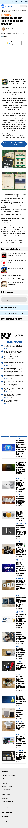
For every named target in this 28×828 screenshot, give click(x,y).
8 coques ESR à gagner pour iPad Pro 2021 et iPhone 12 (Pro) (21, 601)
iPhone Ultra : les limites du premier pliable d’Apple (13, 389)
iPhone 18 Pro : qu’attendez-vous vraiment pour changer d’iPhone (13, 351)
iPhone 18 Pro (15, 1)
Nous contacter (5, 798)
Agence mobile (5, 816)
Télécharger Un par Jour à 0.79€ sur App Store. (14, 144)
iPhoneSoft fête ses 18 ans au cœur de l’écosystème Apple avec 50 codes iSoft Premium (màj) (21, 448)
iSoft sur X (4, 821)
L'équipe (4, 780)
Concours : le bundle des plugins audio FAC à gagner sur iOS (21, 756)
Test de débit (5, 804)
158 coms (21, 33)
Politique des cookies (7, 786)
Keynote (2, 1)
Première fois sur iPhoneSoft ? (9, 775)
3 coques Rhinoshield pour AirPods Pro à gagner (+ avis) (20, 652)
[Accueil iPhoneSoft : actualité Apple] (2, 10)
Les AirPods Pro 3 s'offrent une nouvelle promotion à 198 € (12, 395)
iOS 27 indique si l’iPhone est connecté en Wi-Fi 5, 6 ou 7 (12, 400)
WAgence (4, 819)
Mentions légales (6, 789)
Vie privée (4, 783)
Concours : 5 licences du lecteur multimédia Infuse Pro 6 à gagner (21, 741)
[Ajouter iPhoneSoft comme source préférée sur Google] (14, 43)
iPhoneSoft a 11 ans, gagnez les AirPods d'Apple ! (21, 726)
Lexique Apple (5, 806)
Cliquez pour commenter (14, 313)
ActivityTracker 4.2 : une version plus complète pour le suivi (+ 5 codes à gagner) (21, 467)
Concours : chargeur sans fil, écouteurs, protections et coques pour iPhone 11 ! (20, 682)
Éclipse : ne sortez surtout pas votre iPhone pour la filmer (14, 363)
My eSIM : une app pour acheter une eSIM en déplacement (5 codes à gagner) (21, 620)
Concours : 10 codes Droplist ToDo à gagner (13, 279)
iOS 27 (20, 1)
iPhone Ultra (8, 1)
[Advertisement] (14, 62)
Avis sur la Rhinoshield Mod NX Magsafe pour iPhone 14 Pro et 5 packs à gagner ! (21, 531)
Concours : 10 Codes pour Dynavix (11, 275)
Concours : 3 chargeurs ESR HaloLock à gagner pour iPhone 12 (21, 585)
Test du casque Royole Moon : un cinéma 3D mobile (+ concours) (21, 637)
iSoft (3, 778)
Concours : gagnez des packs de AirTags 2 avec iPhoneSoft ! (20, 484)
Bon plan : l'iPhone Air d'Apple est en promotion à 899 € (14, 357)
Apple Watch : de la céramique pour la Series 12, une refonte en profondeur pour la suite (13, 383)
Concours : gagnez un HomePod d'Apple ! (20, 713)
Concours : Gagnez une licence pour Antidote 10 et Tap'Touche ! (21, 699)
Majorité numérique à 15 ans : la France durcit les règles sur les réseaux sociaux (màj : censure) (13, 370)
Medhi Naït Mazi (10, 29)
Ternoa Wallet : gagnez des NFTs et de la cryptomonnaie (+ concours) (21, 568)
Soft (8, 6)
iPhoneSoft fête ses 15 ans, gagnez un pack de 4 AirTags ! (20, 500)
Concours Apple (7, 10)
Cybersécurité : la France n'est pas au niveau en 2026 (13, 376)
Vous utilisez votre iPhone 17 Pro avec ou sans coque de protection (13, 346)
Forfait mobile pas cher (7, 801)
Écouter (5, 36)
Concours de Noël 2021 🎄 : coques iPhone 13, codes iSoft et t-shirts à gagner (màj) (21, 549)
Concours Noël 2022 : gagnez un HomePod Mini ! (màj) (20, 514)
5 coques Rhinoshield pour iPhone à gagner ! (21, 666)
